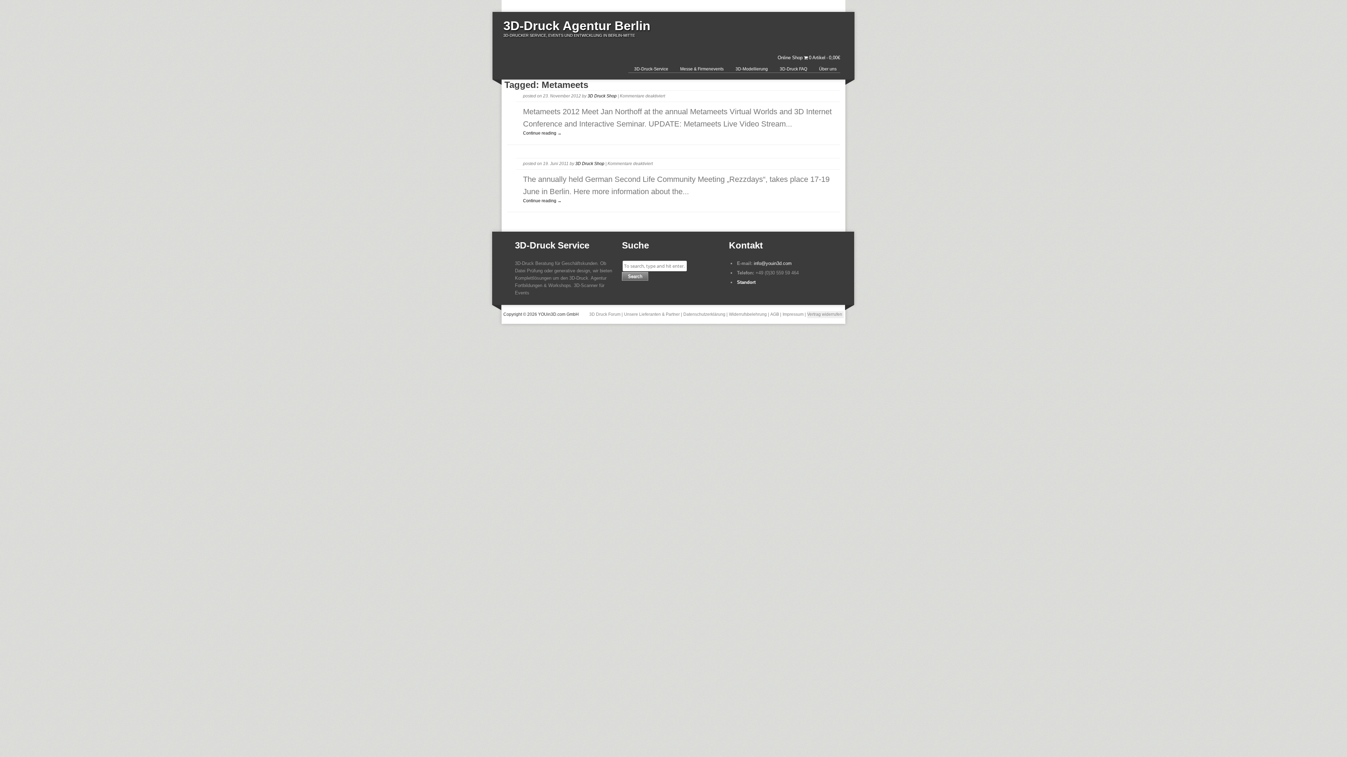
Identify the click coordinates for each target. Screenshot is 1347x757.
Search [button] (635, 276)
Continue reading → (542, 133)
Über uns (828, 69)
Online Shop (790, 57)
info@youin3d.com (773, 263)
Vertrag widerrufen (824, 314)
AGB (774, 314)
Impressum (793, 314)
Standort (746, 282)
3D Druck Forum (605, 314)
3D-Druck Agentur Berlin (576, 26)
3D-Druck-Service (651, 69)
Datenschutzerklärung (704, 314)
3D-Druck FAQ (793, 69)
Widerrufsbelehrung (748, 314)
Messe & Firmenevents (702, 69)
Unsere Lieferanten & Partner (652, 314)
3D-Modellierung (752, 69)
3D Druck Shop (602, 96)
